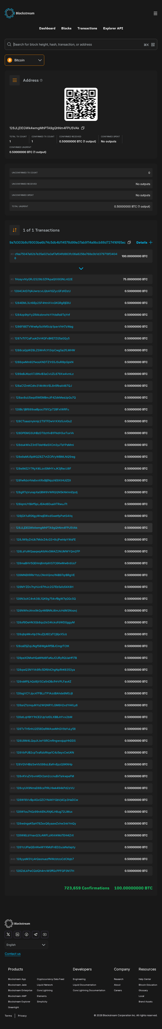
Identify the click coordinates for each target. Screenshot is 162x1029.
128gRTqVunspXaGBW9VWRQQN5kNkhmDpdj (46, 492)
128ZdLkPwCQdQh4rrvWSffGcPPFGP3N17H (45, 870)
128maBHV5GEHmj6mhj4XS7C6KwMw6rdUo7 (46, 563)
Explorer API (113, 28)
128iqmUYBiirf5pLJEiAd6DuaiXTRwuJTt (41, 504)
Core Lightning (45, 990)
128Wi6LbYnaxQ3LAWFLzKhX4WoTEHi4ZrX (45, 835)
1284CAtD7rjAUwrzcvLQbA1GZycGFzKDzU (42, 291)
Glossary (143, 990)
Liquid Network (45, 984)
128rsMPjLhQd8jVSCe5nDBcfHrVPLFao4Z (43, 681)
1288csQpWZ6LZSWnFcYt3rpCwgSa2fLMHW (45, 350)
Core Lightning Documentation (89, 990)
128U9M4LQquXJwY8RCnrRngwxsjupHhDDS (46, 740)
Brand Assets (146, 1001)
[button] (144, 242)
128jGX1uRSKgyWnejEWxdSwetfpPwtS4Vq (44, 515)
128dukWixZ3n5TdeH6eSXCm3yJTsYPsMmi (45, 444)
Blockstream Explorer (19, 1001)
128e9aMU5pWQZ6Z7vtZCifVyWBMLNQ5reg (45, 456)
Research (118, 979)
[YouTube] (44, 934)
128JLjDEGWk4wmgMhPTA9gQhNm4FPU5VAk (46, 527)
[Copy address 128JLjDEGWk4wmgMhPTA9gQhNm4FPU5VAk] (83, 128)
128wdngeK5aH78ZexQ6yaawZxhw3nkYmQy (46, 823)
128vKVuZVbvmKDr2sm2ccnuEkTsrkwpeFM (45, 776)
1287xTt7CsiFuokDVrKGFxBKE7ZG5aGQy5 (42, 338)
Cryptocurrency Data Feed (50, 979)
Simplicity (42, 1001)
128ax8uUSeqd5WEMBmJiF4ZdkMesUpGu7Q (46, 397)
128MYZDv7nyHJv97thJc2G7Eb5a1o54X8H (44, 586)
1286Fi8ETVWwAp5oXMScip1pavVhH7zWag (44, 326)
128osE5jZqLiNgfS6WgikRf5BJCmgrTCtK (42, 646)
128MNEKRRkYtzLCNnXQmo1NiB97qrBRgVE (45, 575)
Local (141, 996)
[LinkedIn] (17, 934)
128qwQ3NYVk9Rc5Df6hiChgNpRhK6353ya (45, 669)
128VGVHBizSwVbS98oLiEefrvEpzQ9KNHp (44, 764)
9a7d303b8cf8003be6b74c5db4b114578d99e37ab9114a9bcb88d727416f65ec (67, 242)
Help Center (145, 979)
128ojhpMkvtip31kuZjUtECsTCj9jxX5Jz (41, 634)
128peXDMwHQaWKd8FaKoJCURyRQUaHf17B (46, 657)
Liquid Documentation (84, 984)
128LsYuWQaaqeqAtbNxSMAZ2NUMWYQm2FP (48, 551)
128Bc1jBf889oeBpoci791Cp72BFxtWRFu (42, 409)
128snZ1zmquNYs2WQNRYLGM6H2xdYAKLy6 (47, 705)
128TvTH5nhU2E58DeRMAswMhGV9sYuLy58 (46, 728)
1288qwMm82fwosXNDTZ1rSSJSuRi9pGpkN (44, 362)
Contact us (13, 954)
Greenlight (13, 1007)
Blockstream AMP (17, 996)
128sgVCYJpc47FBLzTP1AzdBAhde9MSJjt (44, 693)
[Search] (9, 44)
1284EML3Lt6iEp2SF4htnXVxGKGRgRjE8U (43, 302)
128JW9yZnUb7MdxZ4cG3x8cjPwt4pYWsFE (46, 539)
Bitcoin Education (148, 984)
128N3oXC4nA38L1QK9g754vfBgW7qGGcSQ (46, 598)
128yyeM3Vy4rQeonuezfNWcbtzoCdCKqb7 (45, 859)
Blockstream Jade (17, 984)
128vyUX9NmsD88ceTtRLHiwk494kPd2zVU (45, 788)
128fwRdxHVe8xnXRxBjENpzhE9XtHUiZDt (43, 480)
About (117, 984)
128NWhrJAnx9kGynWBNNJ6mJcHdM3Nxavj (46, 610)
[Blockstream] (17, 923)
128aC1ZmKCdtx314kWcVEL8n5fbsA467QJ (43, 385)
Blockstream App (17, 979)
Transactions (87, 28)
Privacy (22, 1015)
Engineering (79, 979)
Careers (118, 990)
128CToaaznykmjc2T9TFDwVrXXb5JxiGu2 (44, 421)
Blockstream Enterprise (20, 990)
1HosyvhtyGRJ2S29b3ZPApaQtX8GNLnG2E (44, 279)
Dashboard (47, 28)
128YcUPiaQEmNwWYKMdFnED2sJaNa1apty (45, 847)
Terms (8, 1015)
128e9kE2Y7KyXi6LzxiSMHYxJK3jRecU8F (43, 468)
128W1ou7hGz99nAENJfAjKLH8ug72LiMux (44, 811)
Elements (42, 996)
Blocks (66, 28)
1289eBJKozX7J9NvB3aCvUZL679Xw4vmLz (44, 373)
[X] (8, 934)
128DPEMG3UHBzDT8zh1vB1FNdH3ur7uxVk (45, 433)
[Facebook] (26, 934)
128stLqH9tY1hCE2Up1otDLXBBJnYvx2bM (44, 717)
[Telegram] (35, 934)
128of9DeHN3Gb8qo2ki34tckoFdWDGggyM (45, 622)
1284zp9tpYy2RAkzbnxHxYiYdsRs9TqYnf (42, 314)
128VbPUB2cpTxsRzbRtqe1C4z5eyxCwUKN (45, 752)
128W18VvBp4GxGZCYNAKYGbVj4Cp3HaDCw (47, 799)
